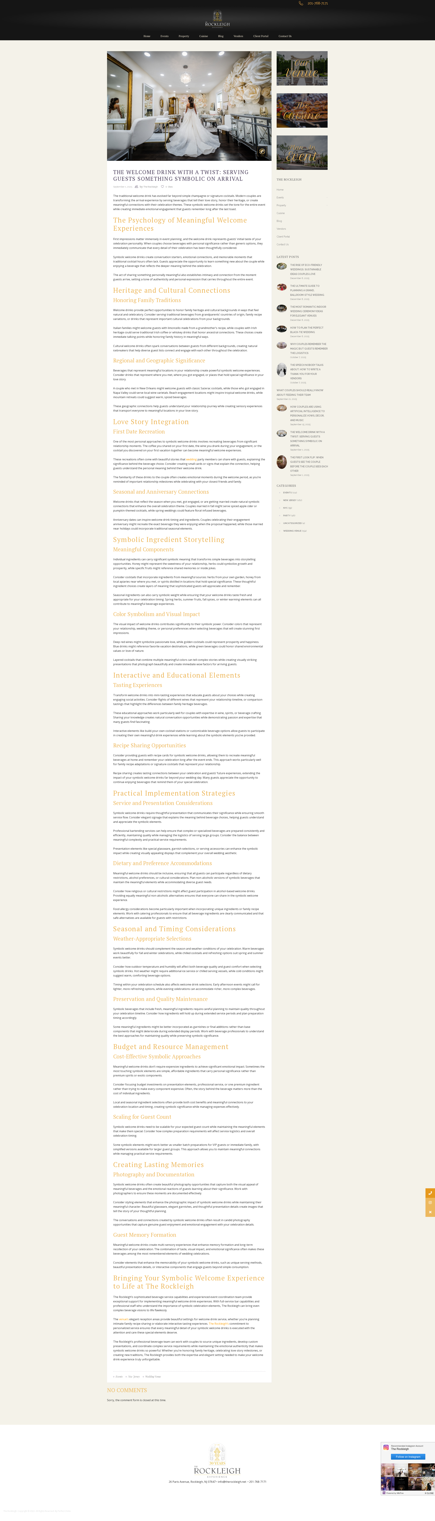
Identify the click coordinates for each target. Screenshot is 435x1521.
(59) (287, 508)
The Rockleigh (150, 186)
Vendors (281, 228)
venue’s (124, 1319)
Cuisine (281, 213)
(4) (294, 523)
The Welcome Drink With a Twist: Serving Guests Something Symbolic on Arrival (307, 439)
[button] (430, 1212)
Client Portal (283, 236)
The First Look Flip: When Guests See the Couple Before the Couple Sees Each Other (309, 464)
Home (280, 189)
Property (281, 205)
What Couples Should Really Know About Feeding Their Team (300, 392)
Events (280, 197)
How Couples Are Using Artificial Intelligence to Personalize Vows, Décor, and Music (307, 413)
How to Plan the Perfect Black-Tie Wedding (307, 330)
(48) (289, 515)
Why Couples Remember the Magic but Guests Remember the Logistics (309, 348)
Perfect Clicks (64, 1511)
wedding (191, 459)
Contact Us (283, 244)
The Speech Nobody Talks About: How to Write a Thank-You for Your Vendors (306, 372)
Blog (279, 221)
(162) (292, 500)
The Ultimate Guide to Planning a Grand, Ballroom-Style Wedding (307, 290)
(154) (295, 531)
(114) (290, 492)
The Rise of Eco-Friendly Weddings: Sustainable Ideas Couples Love (306, 269)
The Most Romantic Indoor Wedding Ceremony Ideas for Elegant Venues (308, 311)
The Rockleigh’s (219, 1323)
